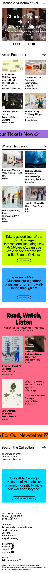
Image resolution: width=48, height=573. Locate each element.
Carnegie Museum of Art (20, 3)
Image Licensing (10, 538)
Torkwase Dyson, (33, 173)
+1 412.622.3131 (9, 519)
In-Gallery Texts (31, 404)
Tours (28, 212)
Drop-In (5, 179)
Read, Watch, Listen (24, 319)
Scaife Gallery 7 (8, 123)
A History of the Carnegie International (33, 80)
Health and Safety (11, 530)
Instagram (7, 543)
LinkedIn (6, 549)
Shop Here (24, 21)
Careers (6, 532)
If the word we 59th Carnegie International (9, 77)
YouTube (6, 552)
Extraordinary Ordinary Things (33, 113)
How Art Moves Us (34, 203)
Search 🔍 (6, 557)
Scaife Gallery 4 (31, 89)
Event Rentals (9, 535)
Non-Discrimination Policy (30, 565)
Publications (7, 374)
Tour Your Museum (11, 170)
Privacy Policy (16, 565)
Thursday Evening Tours (11, 212)
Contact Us (7, 524)
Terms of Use (6, 565)
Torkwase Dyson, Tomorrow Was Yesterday (33, 357)
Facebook (7, 546)
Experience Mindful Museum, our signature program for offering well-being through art (24, 282)
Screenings (30, 182)
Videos (28, 363)
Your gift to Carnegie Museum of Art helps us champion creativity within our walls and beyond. (24, 483)
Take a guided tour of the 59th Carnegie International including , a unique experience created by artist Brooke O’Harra (24, 245)
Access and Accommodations (17, 527)
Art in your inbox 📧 (11, 560)
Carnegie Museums (23, 569)
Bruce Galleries (31, 120)
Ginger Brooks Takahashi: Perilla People (9, 413)
